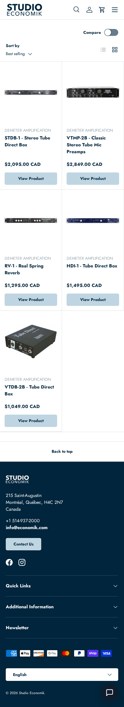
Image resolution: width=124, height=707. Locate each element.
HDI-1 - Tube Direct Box (92, 266)
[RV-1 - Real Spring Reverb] (31, 220)
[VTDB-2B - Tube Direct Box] (31, 341)
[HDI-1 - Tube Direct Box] (93, 220)
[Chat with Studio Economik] (109, 692)
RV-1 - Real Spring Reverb (24, 269)
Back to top (62, 451)
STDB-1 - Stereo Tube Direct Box (27, 141)
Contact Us (23, 544)
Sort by (12, 45)
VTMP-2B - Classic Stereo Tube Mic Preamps (86, 145)
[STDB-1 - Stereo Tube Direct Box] (31, 92)
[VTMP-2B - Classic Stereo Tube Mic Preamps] (93, 92)
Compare (92, 32)
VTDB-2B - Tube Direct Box (29, 390)
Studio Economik (31, 693)
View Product (31, 178)
